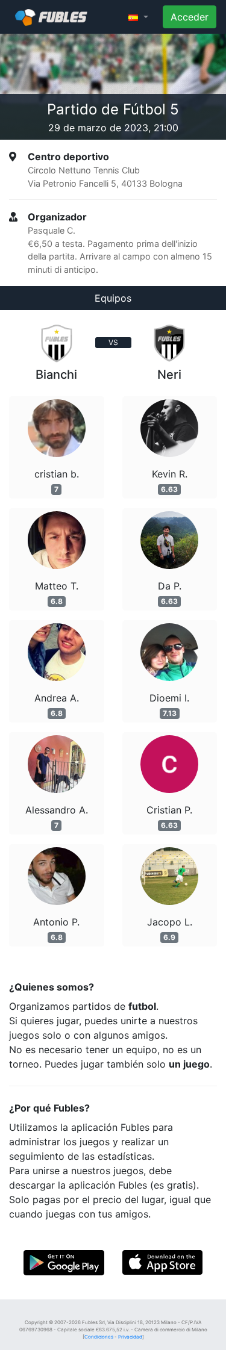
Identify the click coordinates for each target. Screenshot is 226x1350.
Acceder (190, 17)
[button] (138, 17)
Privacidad (130, 1337)
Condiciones (98, 1337)
